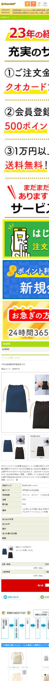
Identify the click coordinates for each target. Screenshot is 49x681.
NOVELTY (5, 16)
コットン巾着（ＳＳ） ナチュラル (17, 665)
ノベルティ (14, 16)
